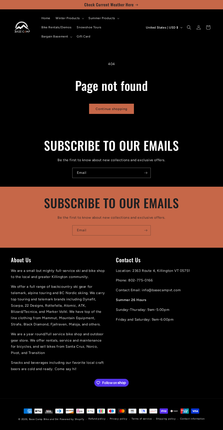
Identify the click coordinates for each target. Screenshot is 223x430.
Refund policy (96, 418)
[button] (69, 18)
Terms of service (142, 418)
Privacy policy (118, 418)
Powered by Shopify (72, 419)
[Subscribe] (145, 173)
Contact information (192, 418)
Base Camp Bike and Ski (44, 419)
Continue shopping (111, 109)
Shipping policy (166, 418)
